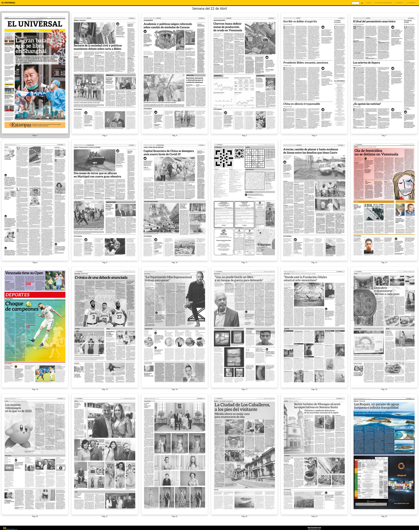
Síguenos (399, 3)
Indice (368, 3)
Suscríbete (411, 3)
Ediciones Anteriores (383, 3)
